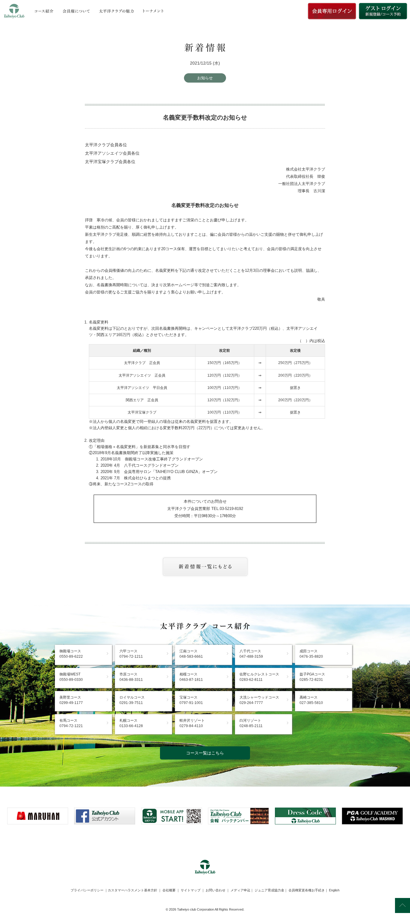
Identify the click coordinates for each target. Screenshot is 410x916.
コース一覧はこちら (205, 753)
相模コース (191, 677)
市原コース (131, 677)
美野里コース (71, 700)
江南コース (191, 654)
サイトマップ (190, 890)
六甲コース (131, 654)
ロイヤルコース (132, 700)
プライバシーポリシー (87, 890)
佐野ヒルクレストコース (259, 677)
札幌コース (131, 723)
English (334, 890)
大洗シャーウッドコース (259, 700)
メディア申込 (240, 890)
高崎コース (311, 700)
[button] (205, 839)
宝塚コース (191, 700)
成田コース (311, 654)
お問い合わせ (215, 890)
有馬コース (71, 723)
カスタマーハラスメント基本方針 (132, 890)
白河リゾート (251, 723)
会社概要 (169, 890)
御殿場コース (71, 654)
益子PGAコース (312, 677)
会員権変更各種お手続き (306, 890)
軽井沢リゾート (192, 723)
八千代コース (251, 654)
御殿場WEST (71, 677)
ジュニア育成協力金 (269, 890)
